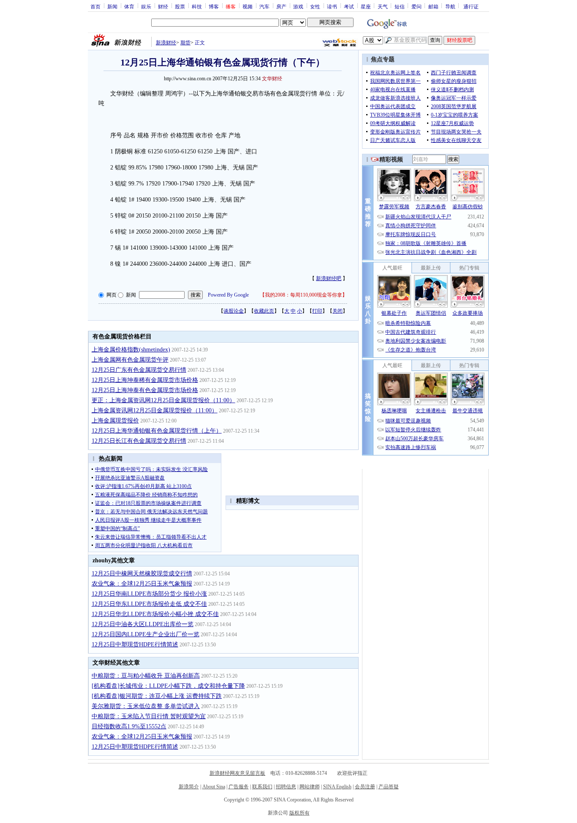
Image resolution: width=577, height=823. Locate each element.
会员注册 (365, 787)
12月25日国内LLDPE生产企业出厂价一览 (145, 634)
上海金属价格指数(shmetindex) (131, 349)
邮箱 (433, 6)
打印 (317, 311)
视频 (247, 6)
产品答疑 (388, 787)
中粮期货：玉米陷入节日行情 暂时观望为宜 (149, 716)
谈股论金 (233, 311)
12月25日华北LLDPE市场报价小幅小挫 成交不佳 (155, 614)
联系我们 (262, 787)
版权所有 (299, 813)
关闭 (337, 311)
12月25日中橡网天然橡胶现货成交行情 (142, 573)
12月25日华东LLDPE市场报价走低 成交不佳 (149, 604)
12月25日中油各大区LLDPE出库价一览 (142, 624)
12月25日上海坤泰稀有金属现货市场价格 (145, 380)
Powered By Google (228, 295)
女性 (315, 6)
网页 (111, 295)
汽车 (264, 6)
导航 (450, 6)
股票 (180, 6)
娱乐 (146, 6)
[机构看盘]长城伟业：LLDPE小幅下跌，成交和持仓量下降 (168, 686)
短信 (400, 6)
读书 (332, 6)
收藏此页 (264, 311)
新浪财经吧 (328, 278)
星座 (366, 6)
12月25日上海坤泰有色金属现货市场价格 (145, 390)
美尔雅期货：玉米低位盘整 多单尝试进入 (146, 706)
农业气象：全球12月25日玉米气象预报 (142, 583)
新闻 (112, 6)
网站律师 (309, 787)
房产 (281, 6)
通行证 (471, 6)
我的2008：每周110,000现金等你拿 (303, 295)
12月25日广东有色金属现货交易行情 (139, 370)
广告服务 (239, 787)
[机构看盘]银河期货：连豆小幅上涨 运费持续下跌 (157, 696)
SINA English (337, 787)
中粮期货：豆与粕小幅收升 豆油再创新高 (146, 676)
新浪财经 (166, 43)
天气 (383, 6)
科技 (197, 6)
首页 (95, 6)
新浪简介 (189, 787)
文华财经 (272, 79)
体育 (129, 6)
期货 (185, 43)
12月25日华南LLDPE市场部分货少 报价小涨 (149, 594)
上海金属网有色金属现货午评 (130, 360)
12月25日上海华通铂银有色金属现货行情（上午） (157, 431)
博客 (214, 6)
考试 (349, 6)
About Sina (213, 787)
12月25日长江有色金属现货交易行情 (139, 441)
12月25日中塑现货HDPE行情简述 (135, 644)
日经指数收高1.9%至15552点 (129, 726)
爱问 (416, 6)
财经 (163, 6)
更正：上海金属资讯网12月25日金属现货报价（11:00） (163, 400)
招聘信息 (286, 787)
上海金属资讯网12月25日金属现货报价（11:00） (155, 410)
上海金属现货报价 (115, 420)
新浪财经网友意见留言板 (237, 773)
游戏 (298, 6)
